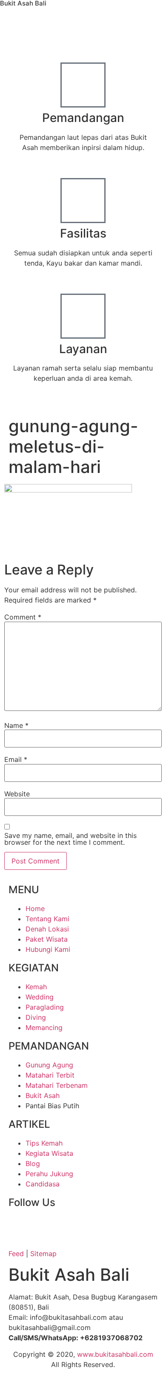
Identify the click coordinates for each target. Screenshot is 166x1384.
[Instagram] (89, 1226)
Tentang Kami (70, 401)
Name (16, 725)
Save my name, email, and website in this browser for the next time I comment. (70, 839)
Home (28, 401)
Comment (22, 617)
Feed (16, 1253)
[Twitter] (42, 1226)
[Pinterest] (112, 1226)
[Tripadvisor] (136, 1226)
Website (17, 793)
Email (15, 759)
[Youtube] (66, 1226)
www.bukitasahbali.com (115, 1354)
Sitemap (43, 1253)
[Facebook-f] (19, 1226)
